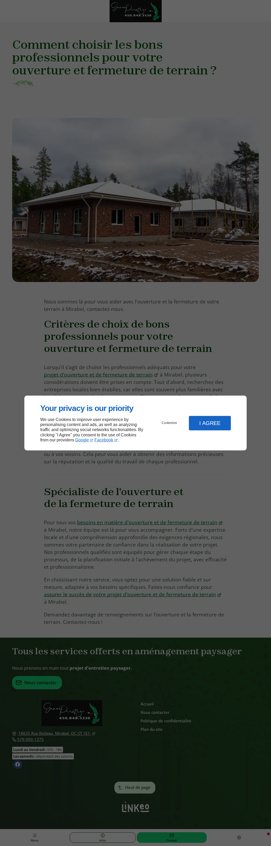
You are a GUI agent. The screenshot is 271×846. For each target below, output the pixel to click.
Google (82, 440)
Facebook (103, 440)
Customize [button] (169, 423)
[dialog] (135, 423)
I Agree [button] (209, 423)
